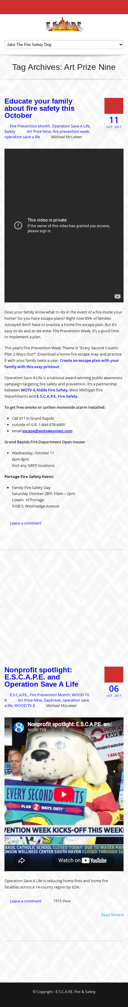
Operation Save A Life (71, 126)
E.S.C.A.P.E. (19, 694)
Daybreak (52, 700)
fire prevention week (71, 131)
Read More (111, 914)
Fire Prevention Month (30, 126)
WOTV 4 (28, 390)
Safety (9, 131)
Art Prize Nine (39, 131)
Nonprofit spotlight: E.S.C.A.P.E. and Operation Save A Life (41, 677)
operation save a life (22, 136)
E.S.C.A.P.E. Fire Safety (57, 396)
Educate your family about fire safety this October (39, 108)
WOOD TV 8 (24, 705)
